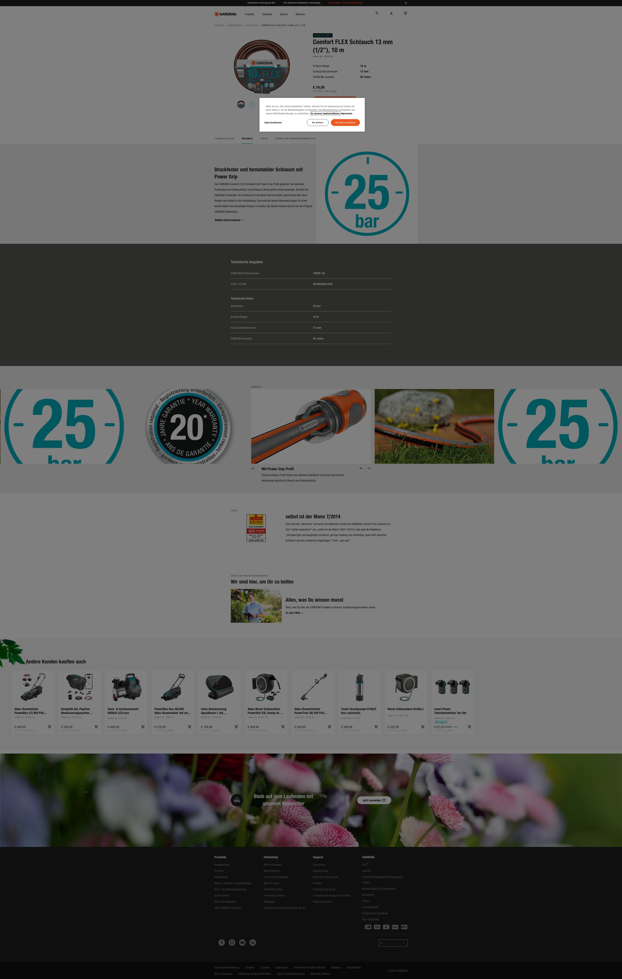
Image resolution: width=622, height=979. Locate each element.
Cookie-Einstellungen (273, 122)
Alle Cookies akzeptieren (345, 122)
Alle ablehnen (317, 122)
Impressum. (347, 113)
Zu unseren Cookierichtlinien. (325, 113)
